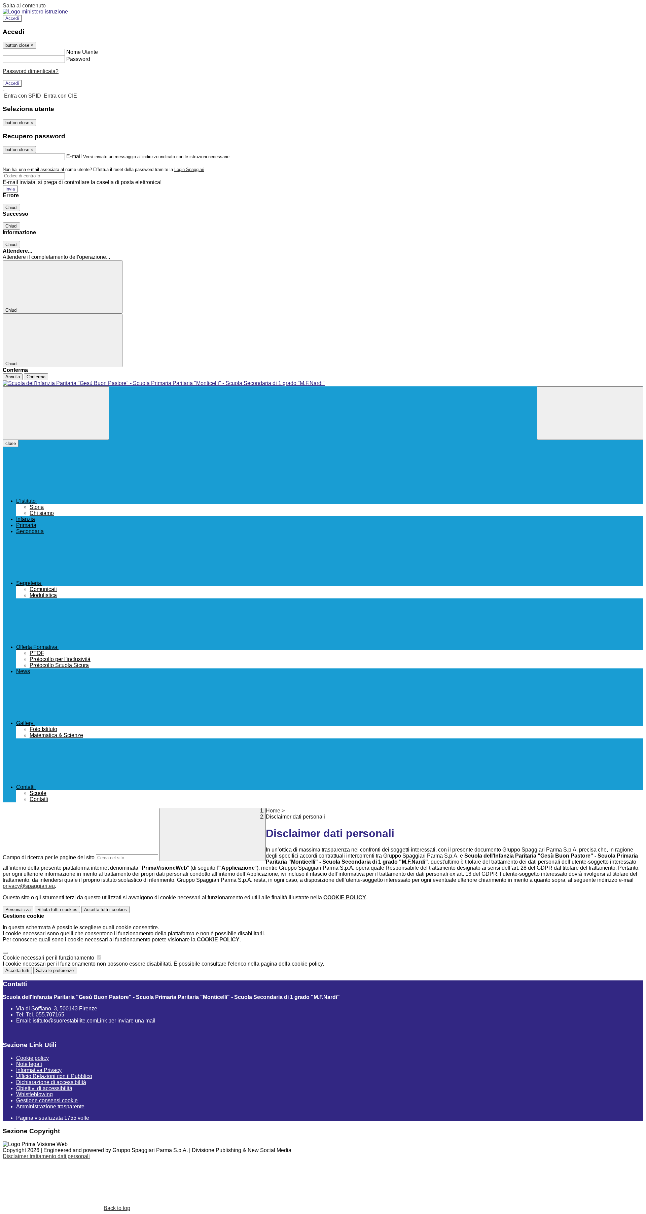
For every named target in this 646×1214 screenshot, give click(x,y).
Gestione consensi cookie (47, 1100)
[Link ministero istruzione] (35, 11)
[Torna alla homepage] (323, 383)
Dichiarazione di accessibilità (51, 1082)
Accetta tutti (105, 909)
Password (78, 59)
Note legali (29, 1064)
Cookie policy (32, 1058)
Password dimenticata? (31, 71)
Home (273, 810)
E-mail (74, 156)
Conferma (36, 376)
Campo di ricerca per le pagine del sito (49, 857)
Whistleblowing (34, 1094)
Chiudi (11, 207)
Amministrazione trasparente (50, 1106)
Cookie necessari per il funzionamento (49, 958)
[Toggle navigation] (56, 413)
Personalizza (18, 909)
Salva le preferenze (55, 970)
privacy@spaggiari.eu (29, 886)
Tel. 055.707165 (45, 1014)
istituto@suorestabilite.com (94, 1021)
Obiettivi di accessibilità (44, 1088)
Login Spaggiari (189, 169)
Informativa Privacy (39, 1070)
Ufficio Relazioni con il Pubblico (54, 1076)
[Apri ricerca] (590, 413)
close (10, 443)
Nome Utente (82, 52)
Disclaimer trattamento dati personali (46, 1156)
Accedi (12, 18)
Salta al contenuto (24, 5)
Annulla (12, 376)
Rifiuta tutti (57, 909)
